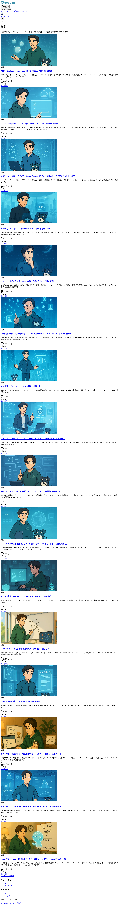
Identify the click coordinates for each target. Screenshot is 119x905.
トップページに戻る (7, 876)
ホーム (3, 11)
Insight (6, 897)
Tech (5, 893)
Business (7, 895)
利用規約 (19, 903)
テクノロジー (9, 11)
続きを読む (4, 86)
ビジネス (17, 11)
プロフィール (8, 885)
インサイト (24, 11)
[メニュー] (2, 18)
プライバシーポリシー (8, 903)
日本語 (3, 9)
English (9, 9)
